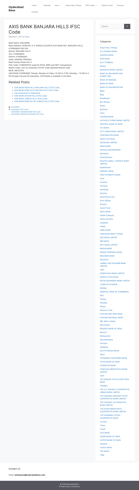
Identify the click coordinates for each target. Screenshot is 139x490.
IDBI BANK (104, 241)
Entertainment (106, 157)
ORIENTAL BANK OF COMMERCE (114, 292)
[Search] (127, 26)
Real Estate (105, 325)
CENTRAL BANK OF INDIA (111, 124)
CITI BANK (104, 128)
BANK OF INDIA (106, 83)
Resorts (103, 332)
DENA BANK (105, 146)
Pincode (35, 12)
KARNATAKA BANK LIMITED (112, 273)
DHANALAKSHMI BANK (110, 150)
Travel (34, 5)
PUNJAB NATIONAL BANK (111, 317)
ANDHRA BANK (106, 55)
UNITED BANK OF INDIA (110, 440)
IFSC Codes (90, 5)
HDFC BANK (105, 212)
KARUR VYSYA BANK (109, 277)
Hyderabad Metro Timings (111, 234)
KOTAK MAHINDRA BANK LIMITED (115, 281)
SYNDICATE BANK (108, 365)
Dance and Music (107, 139)
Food (57, 5)
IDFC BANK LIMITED (108, 245)
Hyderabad (15, 109)
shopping (104, 347)
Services (120, 5)
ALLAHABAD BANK (108, 51)
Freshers (104, 182)
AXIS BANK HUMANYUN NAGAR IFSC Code (27, 114)
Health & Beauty (107, 215)
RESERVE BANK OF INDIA (111, 329)
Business (104, 109)
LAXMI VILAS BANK (108, 284)
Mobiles (103, 288)
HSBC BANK (105, 230)
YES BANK (104, 451)
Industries (104, 259)
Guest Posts (105, 208)
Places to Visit (107, 5)
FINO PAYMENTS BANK (110, 175)
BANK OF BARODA (108, 80)
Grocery (103, 204)
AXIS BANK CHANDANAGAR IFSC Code (26, 112)
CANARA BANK (106, 117)
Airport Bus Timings (73, 5)
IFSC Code (24, 109)
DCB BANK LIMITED (108, 142)
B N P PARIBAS (106, 62)
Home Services (106, 219)
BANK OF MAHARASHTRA (111, 87)
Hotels (103, 226)
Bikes (102, 91)
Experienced (105, 167)
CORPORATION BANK (109, 135)
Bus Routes (105, 102)
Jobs (102, 270)
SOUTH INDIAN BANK (109, 351)
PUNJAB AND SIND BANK (111, 314)
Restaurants (105, 336)
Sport (102, 354)
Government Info (107, 197)
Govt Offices (105, 201)
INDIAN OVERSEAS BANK (111, 252)
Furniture (104, 186)
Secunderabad (106, 340)
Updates (103, 444)
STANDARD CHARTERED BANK (113, 358)
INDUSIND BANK (107, 256)
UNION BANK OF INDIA (110, 436)
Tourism (103, 422)
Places (103, 306)
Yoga (102, 455)
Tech (102, 376)
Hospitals (47, 5)
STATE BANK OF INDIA (110, 362)
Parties (103, 299)
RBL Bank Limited (107, 321)
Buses (102, 106)
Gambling (104, 189)
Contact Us (75, 486)
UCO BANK (105, 433)
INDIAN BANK (106, 248)
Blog (102, 95)
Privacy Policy (64, 486)
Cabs (102, 113)
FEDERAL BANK (107, 171)
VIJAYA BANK (106, 447)
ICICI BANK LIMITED (108, 237)
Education (104, 153)
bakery (103, 66)
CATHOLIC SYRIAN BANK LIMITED (115, 120)
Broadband (105, 98)
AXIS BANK (15, 107)
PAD (102, 295)
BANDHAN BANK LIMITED (111, 70)
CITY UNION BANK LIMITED (112, 131)
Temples (103, 386)
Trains (102, 425)
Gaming (103, 193)
